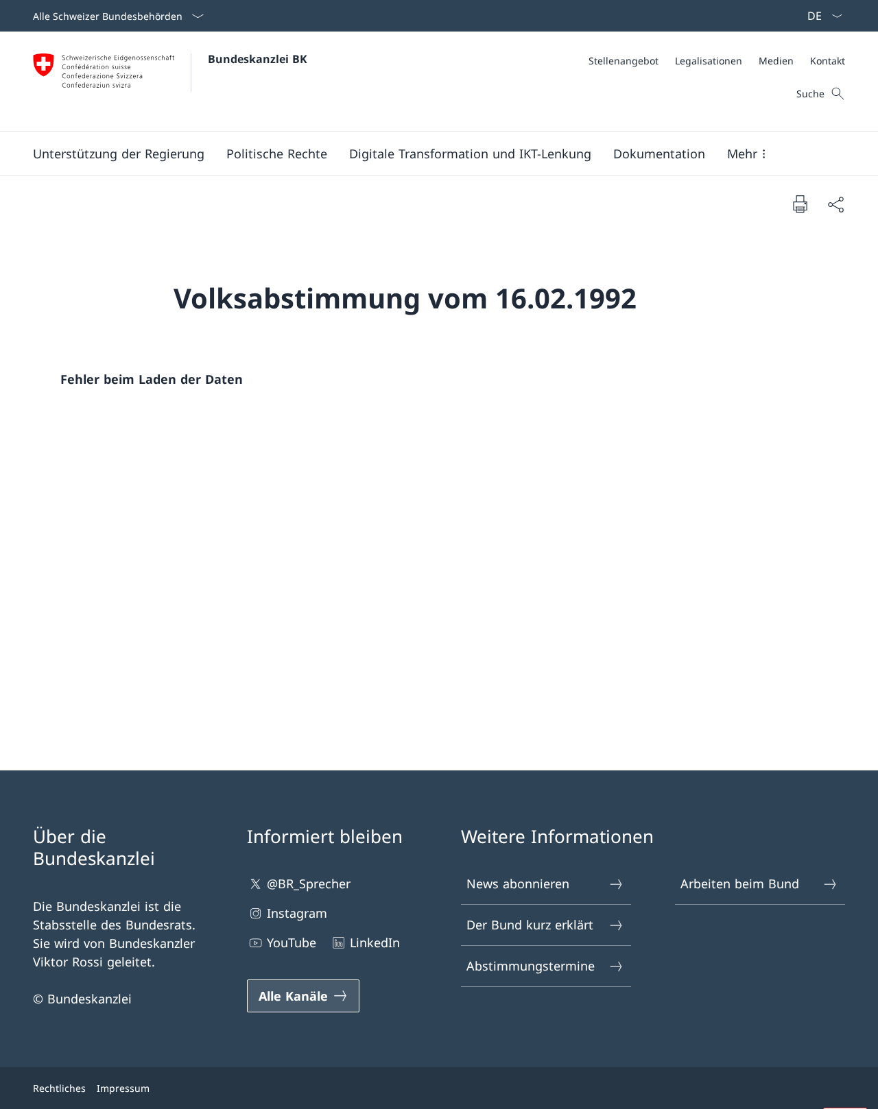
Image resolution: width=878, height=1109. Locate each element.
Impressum (123, 1088)
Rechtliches (59, 1088)
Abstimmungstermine (530, 966)
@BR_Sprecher (309, 883)
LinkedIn (375, 942)
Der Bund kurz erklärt (529, 924)
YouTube (291, 942)
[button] (118, 153)
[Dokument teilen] (835, 204)
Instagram (297, 913)
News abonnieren (517, 883)
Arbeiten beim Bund (739, 883)
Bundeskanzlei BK (257, 58)
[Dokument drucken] (800, 203)
